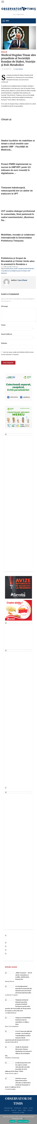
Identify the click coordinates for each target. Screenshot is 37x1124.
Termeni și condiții (18, 1112)
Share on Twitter (7, 116)
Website (4, 343)
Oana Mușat (19, 69)
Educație (4, 52)
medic (16, 268)
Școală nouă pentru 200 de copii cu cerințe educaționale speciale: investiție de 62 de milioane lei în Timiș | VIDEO (18, 1067)
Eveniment (17, 1108)
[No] (35, 1119)
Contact (29, 1110)
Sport (19, 1110)
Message (4, 306)
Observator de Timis (18, 1100)
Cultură (25, 1108)
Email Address (6, 334)
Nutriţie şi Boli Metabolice (26, 268)
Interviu (6, 1110)
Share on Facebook (3, 116)
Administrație (8, 1108)
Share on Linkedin (12, 116)
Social (31, 1108)
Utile (24, 1110)
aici (24, 1118)
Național (13, 1110)
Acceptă (12, 1121)
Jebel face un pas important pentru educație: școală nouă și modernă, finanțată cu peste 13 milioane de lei (17, 1083)
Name (3, 325)
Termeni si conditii (22, 1121)
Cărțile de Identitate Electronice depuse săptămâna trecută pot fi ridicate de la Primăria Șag (18, 1051)
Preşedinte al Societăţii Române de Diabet (14, 271)
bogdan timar (9, 268)
